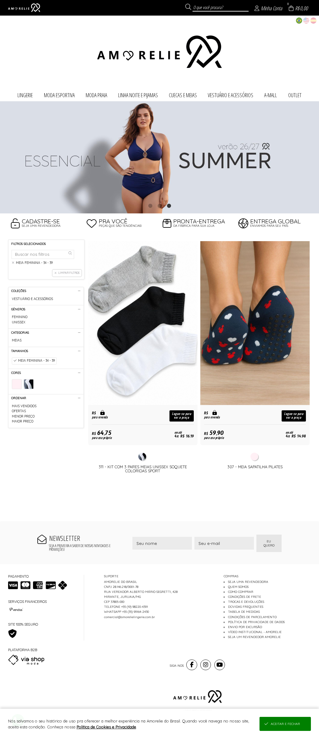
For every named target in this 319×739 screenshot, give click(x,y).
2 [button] (159, 206)
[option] (159, 157)
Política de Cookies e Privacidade (106, 726)
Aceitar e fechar (285, 724)
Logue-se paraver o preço (181, 415)
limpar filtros (68, 272)
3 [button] (169, 206)
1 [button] (150, 206)
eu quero (269, 543)
